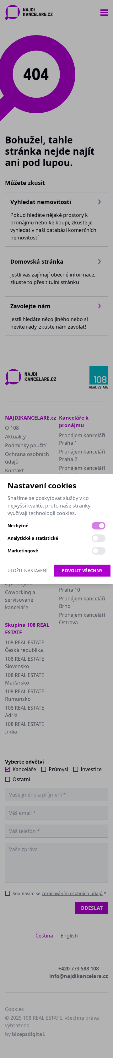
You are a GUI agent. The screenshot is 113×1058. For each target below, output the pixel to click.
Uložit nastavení (28, 570)
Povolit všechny (82, 570)
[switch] (98, 525)
